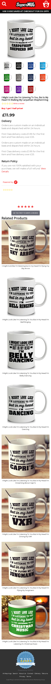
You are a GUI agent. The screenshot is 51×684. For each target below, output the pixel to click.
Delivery (38, 673)
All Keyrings (7, 673)
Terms (28, 676)
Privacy (22, 676)
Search (15, 673)
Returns (45, 673)
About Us (22, 673)
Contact (30, 673)
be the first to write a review (25, 213)
